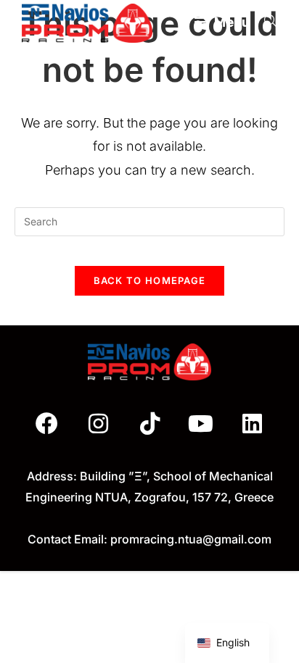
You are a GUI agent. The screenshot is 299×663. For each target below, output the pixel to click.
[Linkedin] (252, 424)
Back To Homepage (150, 280)
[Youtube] (201, 424)
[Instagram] (99, 424)
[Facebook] (47, 424)
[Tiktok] (149, 424)
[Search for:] (265, 22)
